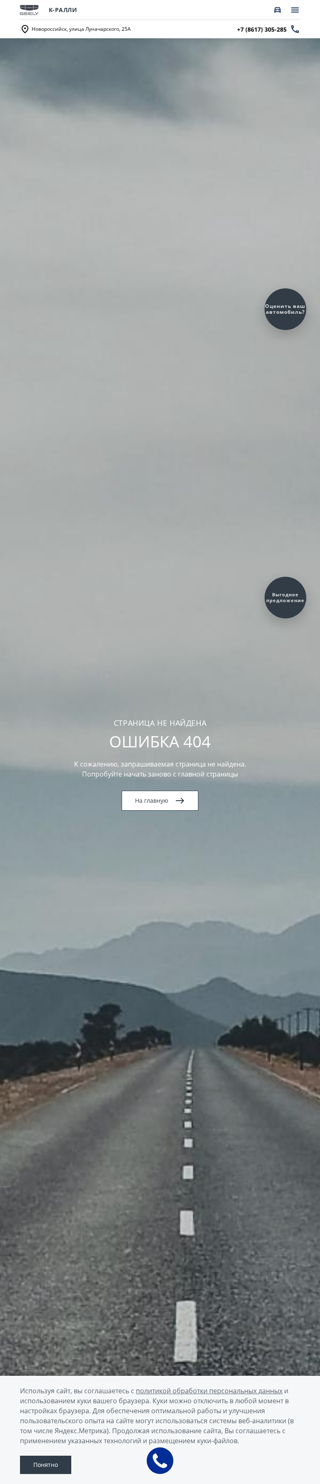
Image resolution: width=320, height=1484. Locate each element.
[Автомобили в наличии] (277, 10)
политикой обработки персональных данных (209, 1390)
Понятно (45, 1465)
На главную (151, 800)
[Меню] (295, 10)
